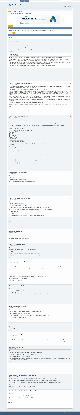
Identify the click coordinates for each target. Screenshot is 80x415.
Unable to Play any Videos (25, 198)
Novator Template (17, 185)
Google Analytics (19, 231)
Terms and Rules (67, 412)
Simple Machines (14, 412)
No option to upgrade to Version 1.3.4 (19, 306)
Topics (14, 32)
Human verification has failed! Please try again (21, 285)
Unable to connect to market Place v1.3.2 (23, 364)
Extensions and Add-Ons (13, 172)
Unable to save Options (23, 172)
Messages (10, 32)
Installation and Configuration (14, 83)
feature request (16, 54)
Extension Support (12, 68)
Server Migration (24, 261)
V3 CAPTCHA (23, 244)
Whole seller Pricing (19, 347)
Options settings (24, 334)
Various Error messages (25, 116)
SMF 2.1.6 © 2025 (9, 412)
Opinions (10, 54)
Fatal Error (23, 218)
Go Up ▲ (71, 412)
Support (10, 285)
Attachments (18, 32)
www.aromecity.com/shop (17, 280)
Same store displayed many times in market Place (27, 375)
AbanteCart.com (38, 407)
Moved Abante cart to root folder (21, 40)
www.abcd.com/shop (31, 45)
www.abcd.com (38, 45)
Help (63, 412)
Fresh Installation (12, 364)
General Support (12, 40)
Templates (11, 185)
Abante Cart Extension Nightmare (27, 83)
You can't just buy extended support (22, 68)
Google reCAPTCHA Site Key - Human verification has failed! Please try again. (29, 390)
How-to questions (12, 347)
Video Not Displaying (24, 323)
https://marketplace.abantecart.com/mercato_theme (18, 205)
